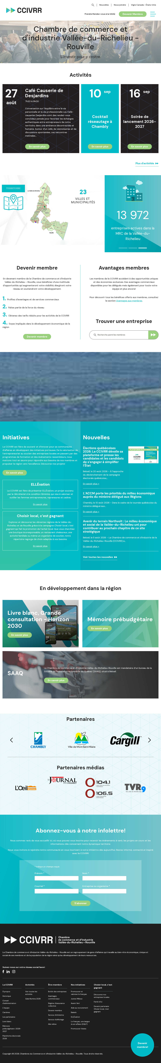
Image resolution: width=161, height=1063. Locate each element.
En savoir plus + (91, 483)
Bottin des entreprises (57, 991)
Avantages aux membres (129, 300)
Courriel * (40, 886)
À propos (6, 991)
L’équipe (6, 1008)
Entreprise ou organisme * (96, 886)
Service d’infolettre (56, 1015)
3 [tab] (139, 249)
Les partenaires (9, 1017)
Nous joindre (120, 5)
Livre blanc (7, 1021)
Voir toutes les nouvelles (98, 557)
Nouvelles (104, 5)
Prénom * (39, 873)
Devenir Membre (133, 14)
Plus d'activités (145, 163)
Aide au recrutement (79, 1008)
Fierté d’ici (98, 1002)
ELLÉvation (75, 1017)
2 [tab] (130, 249)
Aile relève (52, 1024)
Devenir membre (37, 336)
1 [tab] (120, 249)
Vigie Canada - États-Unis (143, 5)
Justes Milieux (76, 999)
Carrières (6, 1012)
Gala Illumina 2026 (33, 999)
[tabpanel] (133, 207)
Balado (74, 1012)
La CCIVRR (8, 984)
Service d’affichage (56, 1019)
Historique (7, 996)
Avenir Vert (75, 1003)
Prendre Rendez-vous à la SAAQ (100, 14)
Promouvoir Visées (78, 1029)
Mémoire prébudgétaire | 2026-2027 (12, 1028)
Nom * (85, 873)
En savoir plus (37, 146)
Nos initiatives (78, 984)
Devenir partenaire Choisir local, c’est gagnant (101, 1009)
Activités (29, 984)
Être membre (55, 984)
